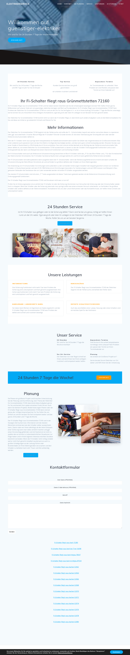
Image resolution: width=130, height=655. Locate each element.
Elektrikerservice (17, 4)
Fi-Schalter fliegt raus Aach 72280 (66, 543)
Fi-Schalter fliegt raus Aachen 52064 (66, 573)
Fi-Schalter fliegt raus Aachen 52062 (66, 567)
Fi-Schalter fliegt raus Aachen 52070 (66, 591)
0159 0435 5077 (16, 40)
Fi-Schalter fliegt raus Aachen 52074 (66, 603)
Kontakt (68, 4)
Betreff (65, 495)
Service (90, 4)
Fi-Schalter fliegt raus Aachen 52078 (66, 616)
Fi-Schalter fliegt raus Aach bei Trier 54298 (66, 549)
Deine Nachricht (65, 503)
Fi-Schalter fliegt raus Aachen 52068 (66, 585)
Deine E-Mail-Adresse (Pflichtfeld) (65, 487)
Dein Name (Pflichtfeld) (65, 480)
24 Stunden (111, 4)
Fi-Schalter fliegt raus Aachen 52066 (66, 579)
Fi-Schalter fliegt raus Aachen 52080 (66, 622)
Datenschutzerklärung (65, 653)
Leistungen (99, 4)
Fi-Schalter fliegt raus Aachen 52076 (66, 610)
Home (59, 4)
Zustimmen (116, 652)
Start (121, 4)
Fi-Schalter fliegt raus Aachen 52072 (66, 597)
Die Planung (79, 4)
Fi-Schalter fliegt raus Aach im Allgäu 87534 (66, 561)
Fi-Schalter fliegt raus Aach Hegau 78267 (66, 555)
